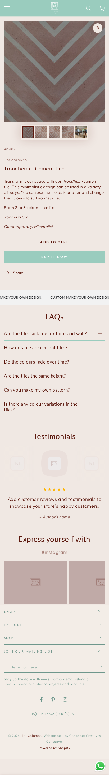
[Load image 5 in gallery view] (81, 132)
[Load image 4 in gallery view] (68, 132)
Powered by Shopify (54, 748)
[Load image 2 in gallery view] (41, 132)
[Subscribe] (102, 667)
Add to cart (54, 242)
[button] (88, 8)
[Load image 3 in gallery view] (54, 132)
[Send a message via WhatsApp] (100, 766)
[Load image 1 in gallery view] (28, 132)
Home (8, 149)
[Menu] (7, 8)
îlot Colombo (15, 160)
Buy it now (54, 257)
